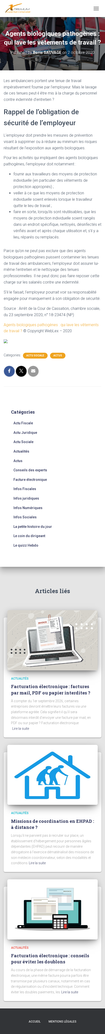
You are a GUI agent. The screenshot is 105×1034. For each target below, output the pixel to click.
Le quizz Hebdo (25, 545)
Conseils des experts (30, 470)
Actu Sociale (35, 355)
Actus (57, 355)
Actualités (21, 451)
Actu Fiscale (23, 423)
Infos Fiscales (24, 489)
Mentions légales (62, 1021)
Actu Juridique (25, 433)
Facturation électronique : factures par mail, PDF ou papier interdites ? (50, 689)
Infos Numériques (27, 508)
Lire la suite (20, 728)
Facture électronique (30, 480)
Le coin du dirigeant (29, 536)
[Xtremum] (20, 8)
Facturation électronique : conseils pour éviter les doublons (50, 959)
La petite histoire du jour (32, 527)
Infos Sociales (25, 517)
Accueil (35, 1021)
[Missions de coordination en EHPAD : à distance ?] (52, 775)
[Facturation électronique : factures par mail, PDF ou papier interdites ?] (52, 640)
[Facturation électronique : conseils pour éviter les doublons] (52, 909)
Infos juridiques (26, 498)
